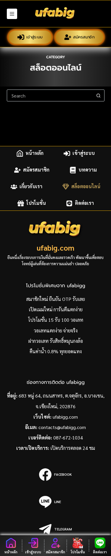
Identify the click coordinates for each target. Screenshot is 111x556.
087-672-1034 (68, 437)
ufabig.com (55, 247)
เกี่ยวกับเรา (31, 186)
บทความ (87, 170)
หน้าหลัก (34, 153)
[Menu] (12, 14)
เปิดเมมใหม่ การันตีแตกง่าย (56, 309)
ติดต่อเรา (84, 203)
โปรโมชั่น (36, 203)
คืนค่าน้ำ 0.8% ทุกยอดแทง (56, 351)
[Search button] (98, 95)
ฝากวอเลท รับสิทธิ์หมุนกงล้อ (55, 341)
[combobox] (50, 95)
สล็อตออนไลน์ (85, 186)
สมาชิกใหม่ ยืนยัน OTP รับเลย (55, 299)
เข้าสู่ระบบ (34, 37)
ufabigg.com (65, 417)
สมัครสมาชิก (84, 37)
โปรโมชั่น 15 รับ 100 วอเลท (55, 320)
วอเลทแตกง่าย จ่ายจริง (56, 330)
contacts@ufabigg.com (62, 427)
